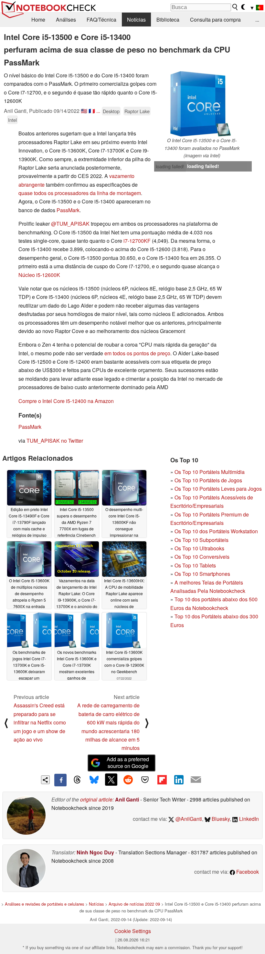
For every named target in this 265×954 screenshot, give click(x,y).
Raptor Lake (137, 111)
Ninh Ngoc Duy (95, 852)
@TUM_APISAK (70, 223)
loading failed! (170, 166)
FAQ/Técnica (101, 19)
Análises (66, 19)
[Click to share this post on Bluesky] (94, 780)
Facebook (247, 871)
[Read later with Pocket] (145, 779)
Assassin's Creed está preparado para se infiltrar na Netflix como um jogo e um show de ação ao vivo (40, 722)
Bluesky (220, 818)
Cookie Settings (132, 931)
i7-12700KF (137, 240)
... (257, 19)
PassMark (68, 210)
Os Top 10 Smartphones (202, 573)
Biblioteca (167, 19)
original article (96, 799)
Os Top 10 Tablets (195, 565)
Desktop (111, 111)
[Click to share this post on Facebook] (60, 780)
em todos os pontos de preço (137, 353)
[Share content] (45, 779)
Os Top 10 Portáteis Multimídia (210, 472)
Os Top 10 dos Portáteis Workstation (216, 531)
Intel (12, 119)
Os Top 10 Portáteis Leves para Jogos (218, 488)
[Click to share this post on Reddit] (128, 779)
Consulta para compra (215, 19)
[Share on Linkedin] (179, 779)
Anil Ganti (127, 799)
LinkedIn (248, 818)
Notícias (136, 19)
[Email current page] (196, 780)
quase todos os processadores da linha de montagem (79, 193)
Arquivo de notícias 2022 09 (134, 904)
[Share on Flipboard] (162, 779)
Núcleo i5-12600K (39, 275)
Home (38, 19)
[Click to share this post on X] (111, 779)
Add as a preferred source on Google (128, 762)
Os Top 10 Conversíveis (202, 556)
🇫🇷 (92, 110)
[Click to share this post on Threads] (77, 780)
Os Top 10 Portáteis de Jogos (208, 480)
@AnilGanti (188, 818)
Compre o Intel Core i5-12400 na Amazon (66, 401)
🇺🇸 (84, 110)
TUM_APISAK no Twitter (54, 440)
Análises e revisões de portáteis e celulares (44, 904)
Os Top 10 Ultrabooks (199, 548)
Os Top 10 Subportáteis (201, 540)
